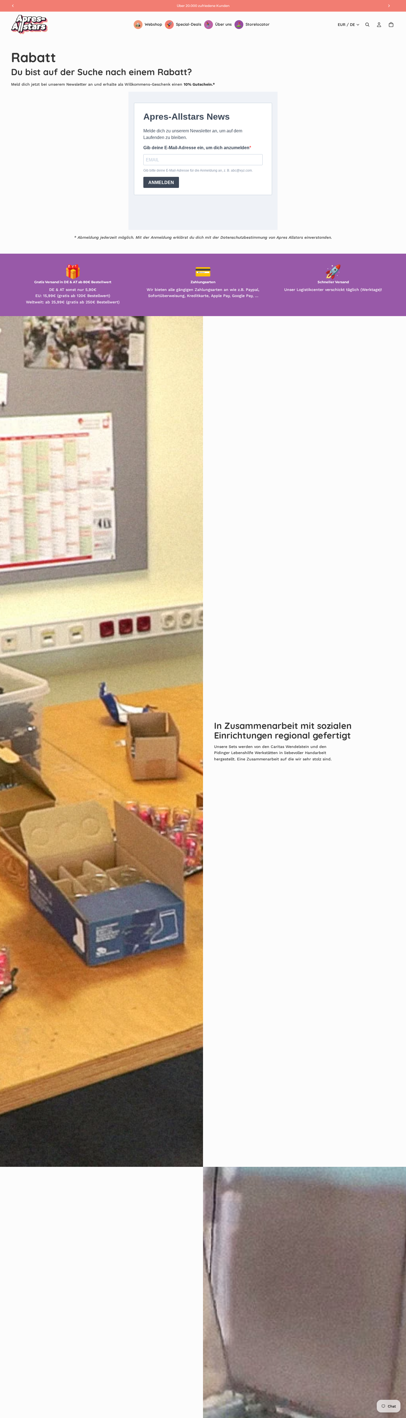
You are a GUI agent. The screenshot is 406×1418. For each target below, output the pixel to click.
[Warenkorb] (391, 25)
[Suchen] (367, 25)
